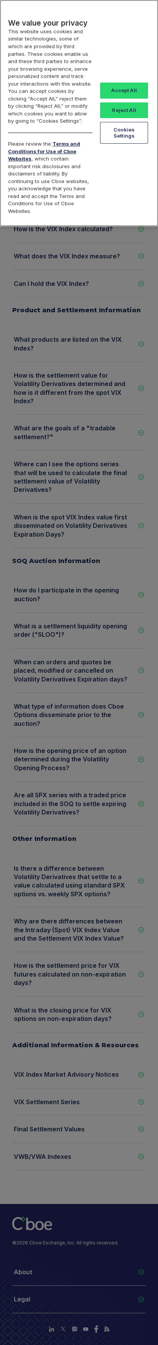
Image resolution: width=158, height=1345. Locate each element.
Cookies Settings (124, 133)
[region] (79, 113)
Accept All (124, 90)
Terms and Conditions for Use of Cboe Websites (44, 151)
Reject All (124, 110)
